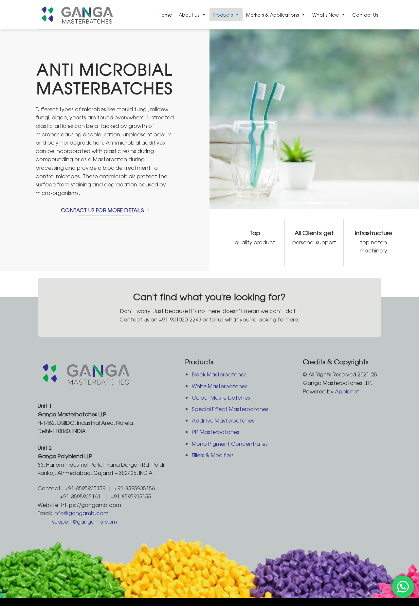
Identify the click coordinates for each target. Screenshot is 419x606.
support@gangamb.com (84, 521)
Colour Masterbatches (221, 397)
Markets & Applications (272, 14)
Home (165, 14)
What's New (325, 14)
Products (223, 14)
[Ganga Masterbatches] (79, 14)
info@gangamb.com (81, 513)
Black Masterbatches (219, 374)
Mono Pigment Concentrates (230, 443)
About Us (189, 14)
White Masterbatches (219, 386)
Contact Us (365, 14)
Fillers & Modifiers (213, 455)
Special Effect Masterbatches (230, 409)
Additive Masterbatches (223, 420)
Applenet (347, 391)
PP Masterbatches (215, 432)
